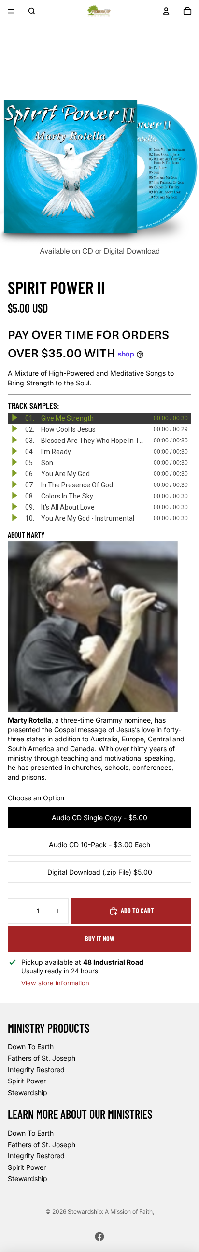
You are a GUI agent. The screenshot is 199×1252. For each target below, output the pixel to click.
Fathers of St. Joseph (41, 1058)
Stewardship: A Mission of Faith (110, 1211)
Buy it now (99, 939)
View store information (55, 983)
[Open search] (32, 11)
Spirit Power (27, 1081)
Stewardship (27, 1092)
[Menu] (11, 11)
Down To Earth (31, 1046)
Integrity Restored (36, 1070)
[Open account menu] (166, 11)
